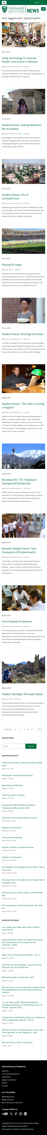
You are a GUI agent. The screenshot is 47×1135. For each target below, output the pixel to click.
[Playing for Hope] (23, 241)
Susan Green (8, 269)
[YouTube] (6, 1114)
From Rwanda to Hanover (17, 621)
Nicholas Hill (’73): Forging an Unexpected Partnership (19, 481)
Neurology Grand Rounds (12, 785)
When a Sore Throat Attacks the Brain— (21, 955)
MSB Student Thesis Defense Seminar (17, 775)
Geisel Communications (13, 66)
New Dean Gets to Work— (17, 1042)
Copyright (5, 1123)
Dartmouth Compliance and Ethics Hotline (18, 1129)
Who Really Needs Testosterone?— (18, 977)
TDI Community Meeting (12, 837)
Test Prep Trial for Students (13, 795)
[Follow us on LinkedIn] (26, 1114)
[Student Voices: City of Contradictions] (23, 171)
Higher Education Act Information (14, 1126)
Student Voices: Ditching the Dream (23, 334)
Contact (5, 1086)
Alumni (27, 488)
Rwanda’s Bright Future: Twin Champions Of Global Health (19, 550)
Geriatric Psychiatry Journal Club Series (18, 847)
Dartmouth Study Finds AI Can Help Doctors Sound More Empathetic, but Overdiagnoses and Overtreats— (22, 942)
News (27, 66)
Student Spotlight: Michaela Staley (22, 694)
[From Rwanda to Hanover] (23, 598)
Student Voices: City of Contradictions (15, 196)
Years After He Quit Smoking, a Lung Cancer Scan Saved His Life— (22, 966)
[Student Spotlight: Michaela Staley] (23, 669)
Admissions (6, 1077)
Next (40, 729)
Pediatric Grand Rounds (11, 827)
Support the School (9, 1080)
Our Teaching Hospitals (10, 1074)
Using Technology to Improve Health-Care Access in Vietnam (20, 59)
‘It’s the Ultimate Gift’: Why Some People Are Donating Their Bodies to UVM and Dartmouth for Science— (22, 1005)
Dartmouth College (31, 1123)
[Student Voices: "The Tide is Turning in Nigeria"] (23, 378)
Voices (27, 134)
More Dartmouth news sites (12, 1102)
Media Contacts (7, 1100)
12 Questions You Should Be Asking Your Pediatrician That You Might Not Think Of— (23, 1018)
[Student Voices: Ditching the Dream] (23, 310)
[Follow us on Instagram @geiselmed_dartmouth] (21, 1114)
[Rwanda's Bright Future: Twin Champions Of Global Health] (23, 525)
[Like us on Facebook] (17, 1114)
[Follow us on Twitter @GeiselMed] (12, 1114)
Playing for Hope (12, 264)
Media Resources (8, 1097)
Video (27, 557)
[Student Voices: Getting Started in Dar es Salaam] (23, 101)
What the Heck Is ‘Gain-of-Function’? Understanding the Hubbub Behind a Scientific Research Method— (23, 990)
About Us (5, 1071)
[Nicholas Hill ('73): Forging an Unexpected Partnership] (23, 456)
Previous (8, 729)
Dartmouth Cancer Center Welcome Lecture (19, 817)
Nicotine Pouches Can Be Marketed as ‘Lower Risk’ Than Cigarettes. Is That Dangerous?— (23, 1031)
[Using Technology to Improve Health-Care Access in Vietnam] (23, 34)
